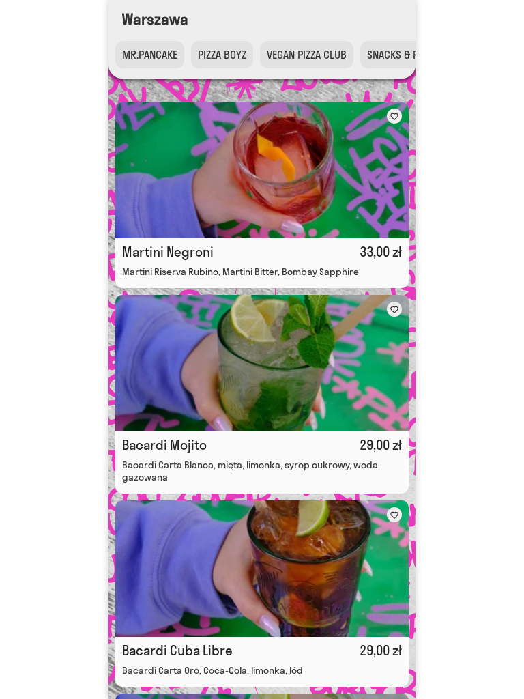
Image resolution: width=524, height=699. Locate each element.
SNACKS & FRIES (402, 54)
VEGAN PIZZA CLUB (307, 54)
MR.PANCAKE (149, 54)
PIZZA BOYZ (222, 54)
